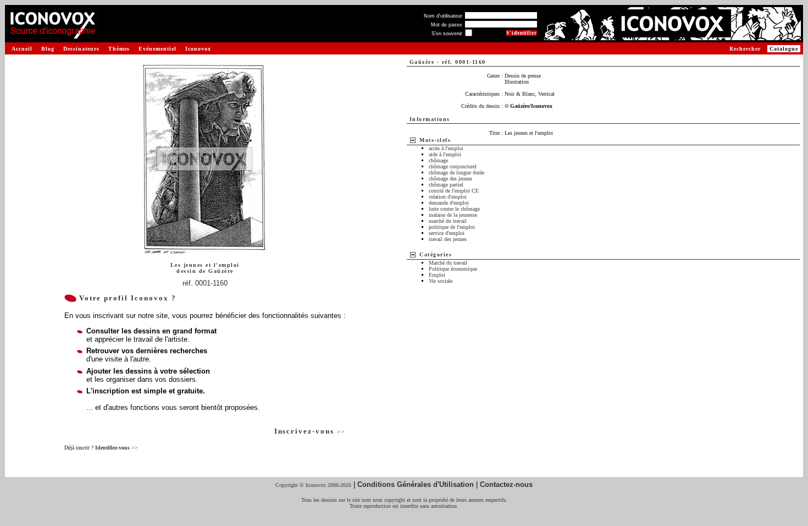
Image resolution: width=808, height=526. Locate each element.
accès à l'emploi (446, 148)
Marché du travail (448, 263)
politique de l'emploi (452, 227)
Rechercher (745, 49)
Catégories (435, 254)
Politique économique (453, 269)
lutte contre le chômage (454, 209)
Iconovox (198, 49)
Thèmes (119, 49)
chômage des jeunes (450, 179)
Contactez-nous (506, 484)
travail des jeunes (448, 239)
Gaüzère (221, 271)
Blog (47, 49)
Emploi (437, 275)
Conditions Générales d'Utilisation (415, 484)
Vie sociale (440, 281)
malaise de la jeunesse (453, 215)
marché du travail (448, 221)
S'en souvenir (446, 33)
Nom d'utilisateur (443, 16)
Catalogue (784, 49)
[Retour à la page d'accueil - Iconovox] (52, 34)
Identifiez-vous (116, 448)
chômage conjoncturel (453, 166)
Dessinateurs (81, 49)
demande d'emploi (449, 203)
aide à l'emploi (445, 154)
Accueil (22, 49)
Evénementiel (157, 49)
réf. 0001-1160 (205, 283)
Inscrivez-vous (310, 431)
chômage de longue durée (456, 172)
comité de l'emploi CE (454, 191)
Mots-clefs (435, 140)
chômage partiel (446, 185)
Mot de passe (446, 25)
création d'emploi (448, 197)
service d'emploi (446, 233)
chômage (438, 160)
